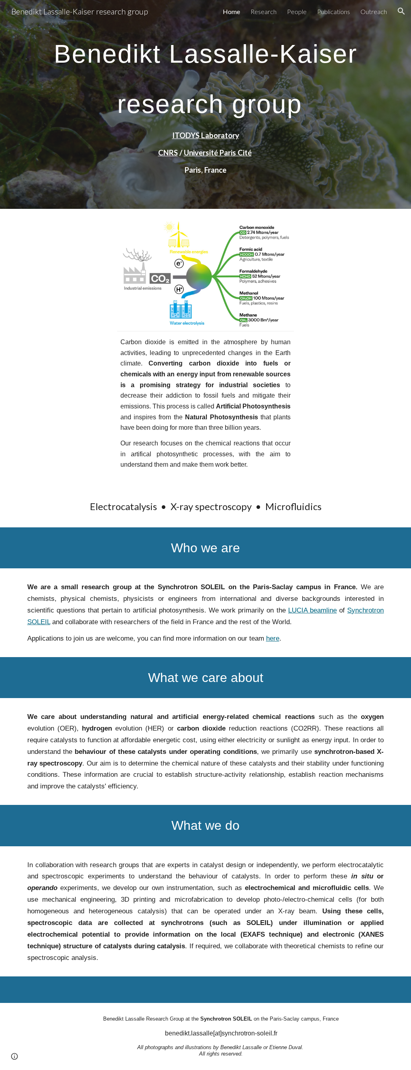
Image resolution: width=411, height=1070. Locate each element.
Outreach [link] (373, 11)
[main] (205, 104)
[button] (401, 11)
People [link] (297, 11)
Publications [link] (333, 11)
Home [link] (231, 11)
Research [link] (263, 11)
